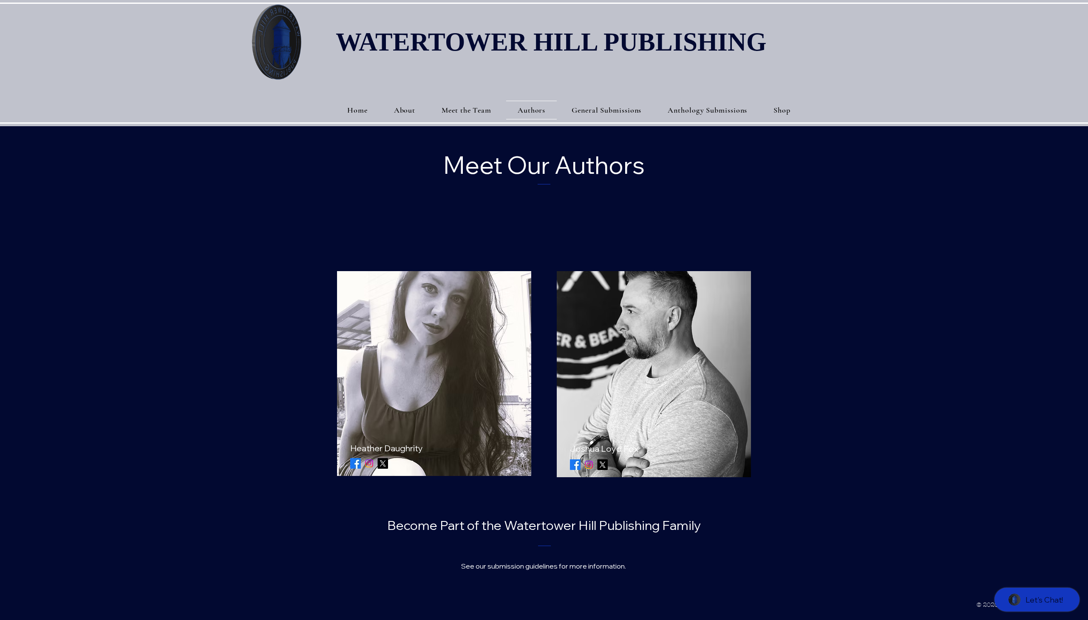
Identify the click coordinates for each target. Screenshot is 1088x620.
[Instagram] (369, 463)
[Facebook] (355, 463)
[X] (382, 463)
